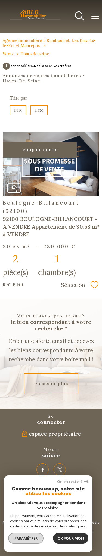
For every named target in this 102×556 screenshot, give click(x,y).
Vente (8, 53)
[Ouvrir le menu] (95, 16)
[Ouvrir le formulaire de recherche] (79, 16)
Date (39, 110)
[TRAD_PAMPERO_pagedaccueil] (35, 19)
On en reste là (70, 482)
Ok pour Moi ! (71, 538)
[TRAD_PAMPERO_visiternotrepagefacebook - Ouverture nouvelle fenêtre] (42, 469)
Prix (18, 110)
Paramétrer (26, 538)
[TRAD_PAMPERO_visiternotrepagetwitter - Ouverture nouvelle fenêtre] (60, 469)
